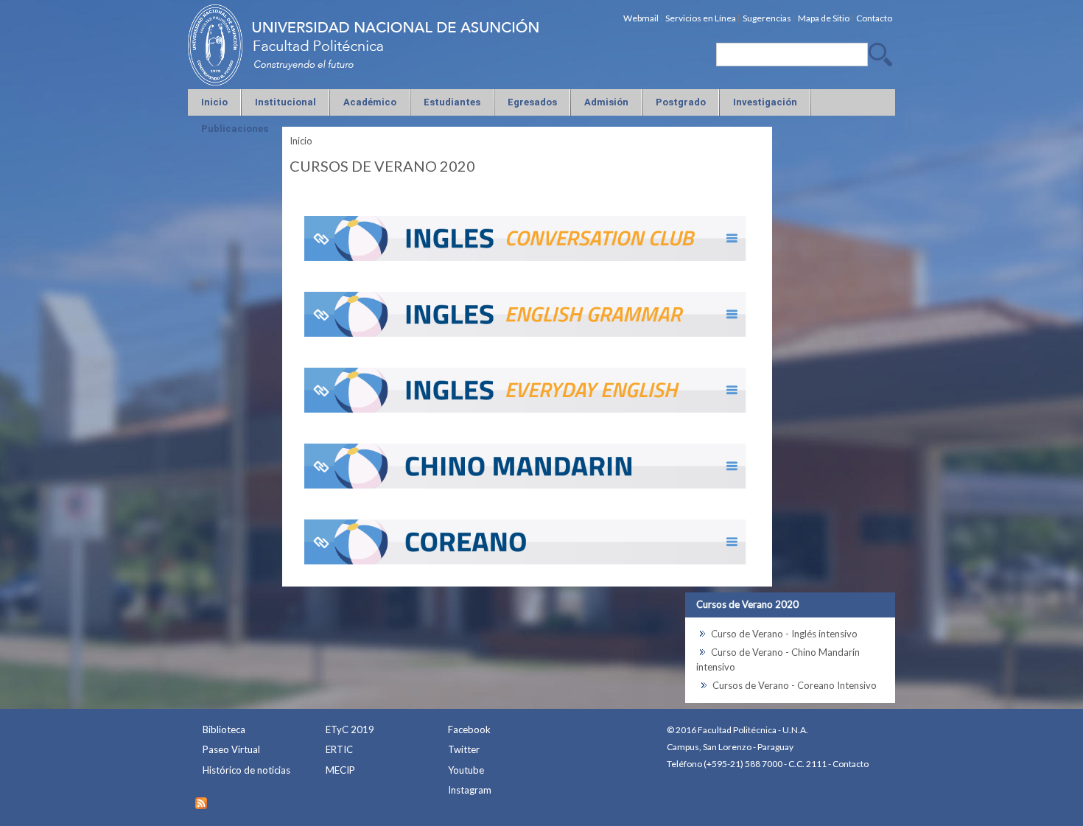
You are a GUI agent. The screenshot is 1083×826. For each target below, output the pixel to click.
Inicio (301, 141)
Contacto (851, 763)
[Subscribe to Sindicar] (201, 799)
